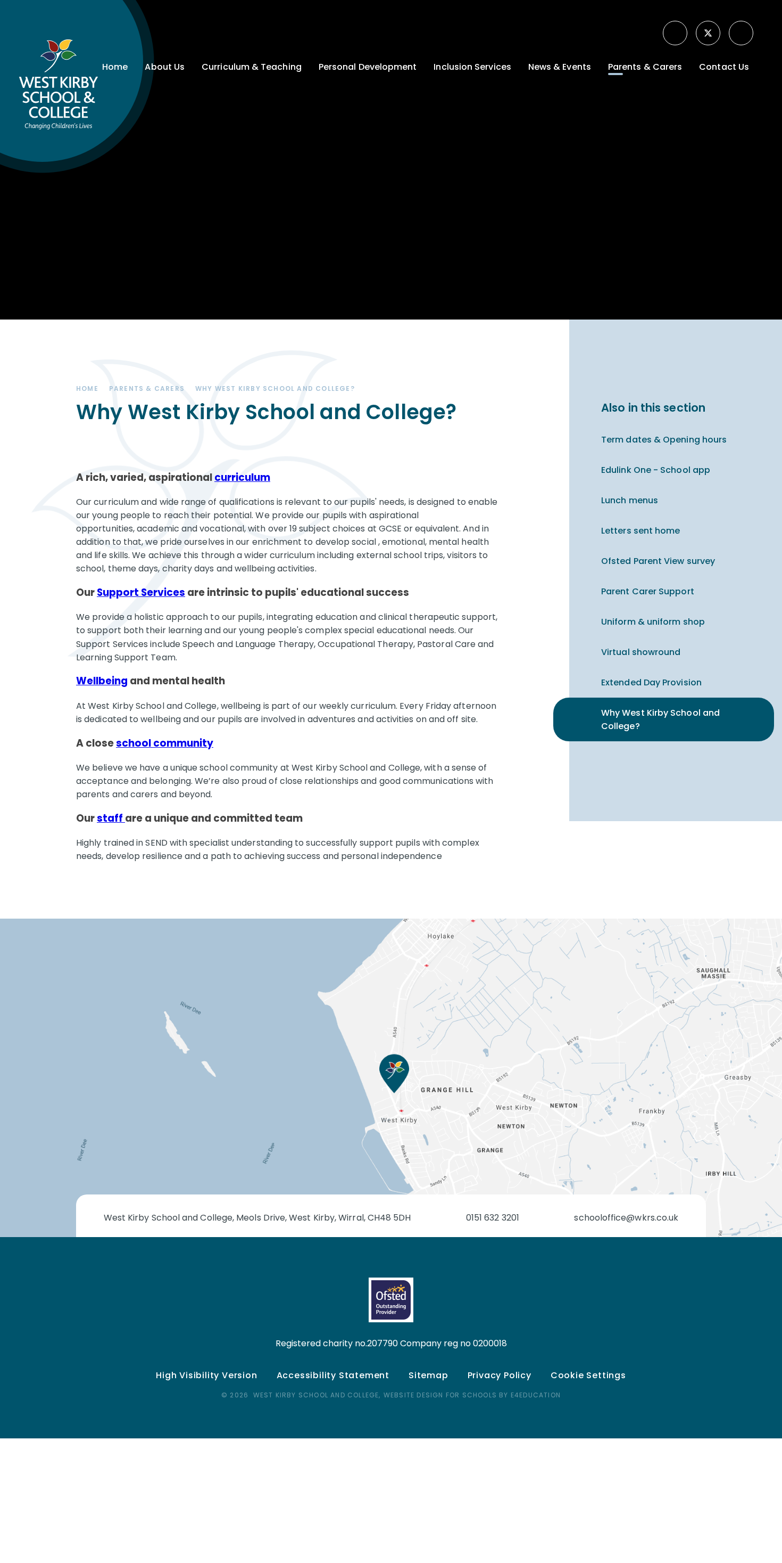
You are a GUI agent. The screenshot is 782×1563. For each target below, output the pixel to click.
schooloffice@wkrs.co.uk (626, 1218)
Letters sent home (640, 531)
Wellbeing (102, 681)
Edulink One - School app (655, 470)
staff (111, 818)
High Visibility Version (206, 1375)
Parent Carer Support (647, 591)
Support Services (141, 592)
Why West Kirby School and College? (275, 388)
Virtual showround (640, 652)
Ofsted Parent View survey (658, 561)
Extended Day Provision (651, 682)
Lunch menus (629, 500)
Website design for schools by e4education (472, 1395)
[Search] (742, 33)
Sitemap (428, 1375)
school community (164, 743)
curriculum (242, 477)
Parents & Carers (147, 388)
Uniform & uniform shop (653, 622)
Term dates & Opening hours (664, 439)
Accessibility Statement (333, 1375)
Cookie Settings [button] (588, 1375)
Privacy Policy (499, 1375)
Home (87, 388)
